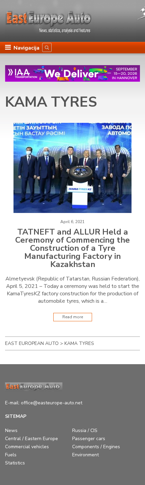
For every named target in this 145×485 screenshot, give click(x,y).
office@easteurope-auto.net (51, 403)
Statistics (15, 463)
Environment (85, 455)
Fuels (11, 455)
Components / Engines (96, 446)
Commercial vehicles (27, 446)
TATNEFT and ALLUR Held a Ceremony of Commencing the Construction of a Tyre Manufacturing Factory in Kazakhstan (72, 248)
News (11, 430)
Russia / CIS (84, 430)
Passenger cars (88, 438)
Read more (72, 317)
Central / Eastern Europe (31, 438)
